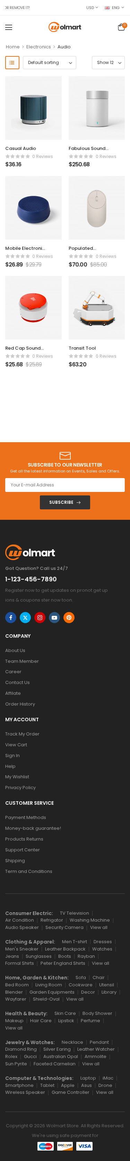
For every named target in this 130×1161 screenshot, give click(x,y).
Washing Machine (90, 920)
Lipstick (66, 1020)
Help (10, 766)
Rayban (86, 956)
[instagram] (39, 617)
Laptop (88, 1078)
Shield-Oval (46, 999)
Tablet (47, 1085)
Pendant (99, 1042)
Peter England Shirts (63, 963)
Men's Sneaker (21, 949)
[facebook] (10, 617)
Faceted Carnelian (55, 1063)
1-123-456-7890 (31, 579)
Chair (99, 977)
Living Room (48, 984)
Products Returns (24, 839)
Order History (20, 704)
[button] (8, 27)
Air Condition (19, 920)
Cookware (81, 984)
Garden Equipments (52, 992)
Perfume (90, 1020)
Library (109, 992)
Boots (64, 956)
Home (13, 46)
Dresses (103, 941)
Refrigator (52, 920)
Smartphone (19, 1085)
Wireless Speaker (25, 1092)
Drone (105, 1085)
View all (98, 927)
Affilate (13, 693)
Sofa (81, 977)
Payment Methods (25, 817)
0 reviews (42, 156)
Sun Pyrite (16, 1063)
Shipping (15, 860)
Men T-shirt (74, 941)
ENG (116, 7)
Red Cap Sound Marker (23, 351)
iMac (108, 1078)
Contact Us (17, 682)
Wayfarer (15, 999)
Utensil (106, 984)
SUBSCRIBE (61, 502)
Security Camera (64, 927)
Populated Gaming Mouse (86, 251)
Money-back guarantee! (33, 828)
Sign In (12, 755)
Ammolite (95, 1056)
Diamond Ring (21, 1049)
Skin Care (65, 1013)
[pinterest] (69, 617)
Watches (102, 949)
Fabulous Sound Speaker (87, 151)
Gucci (30, 1056)
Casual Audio (20, 148)
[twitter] (25, 617)
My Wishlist (17, 776)
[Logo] (65, 27)
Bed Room (17, 984)
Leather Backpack (65, 949)
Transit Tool (82, 348)
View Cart (16, 744)
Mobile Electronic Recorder (25, 251)
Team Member (22, 661)
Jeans (12, 956)
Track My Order (22, 734)
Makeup (14, 1020)
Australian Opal (60, 1056)
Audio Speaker (22, 927)
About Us (15, 650)
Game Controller (70, 1092)
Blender (14, 992)
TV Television (74, 913)
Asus (86, 1085)
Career (13, 671)
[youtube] (54, 617)
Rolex (11, 1056)
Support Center (22, 849)
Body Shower (97, 1013)
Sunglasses (39, 956)
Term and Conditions (28, 871)
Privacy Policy (20, 787)
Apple (68, 1085)
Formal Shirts (19, 963)
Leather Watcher (96, 1049)
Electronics (38, 46)
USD (90, 7)
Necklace (72, 1042)
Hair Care (41, 1020)
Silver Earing (57, 1049)
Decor (88, 992)
